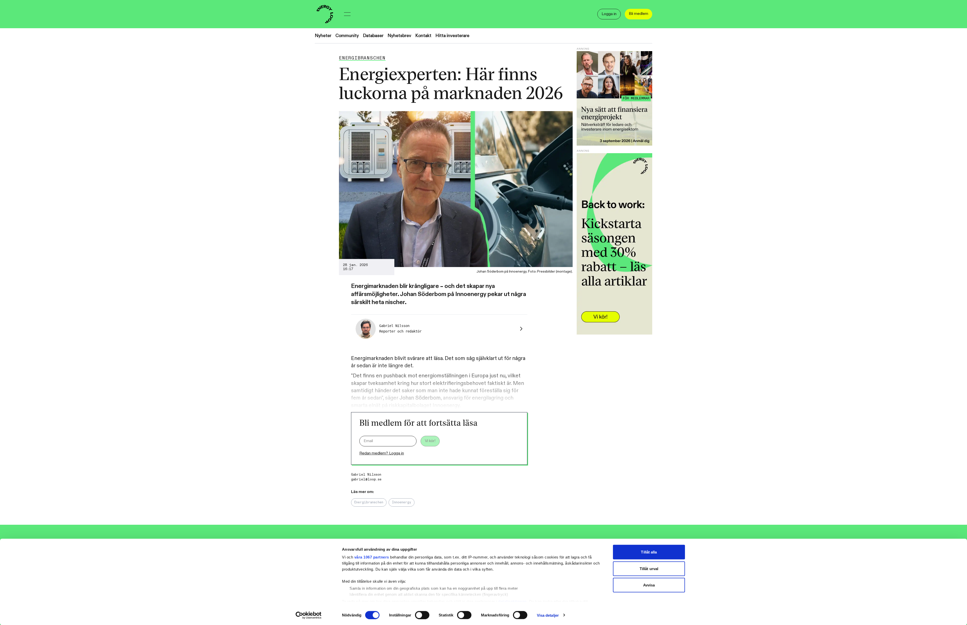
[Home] (325, 14)
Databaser (373, 36)
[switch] (422, 615)
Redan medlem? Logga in (381, 453)
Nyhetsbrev (399, 36)
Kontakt (423, 36)
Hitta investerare (452, 36)
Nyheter (323, 36)
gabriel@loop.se (366, 479)
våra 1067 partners (371, 557)
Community (347, 36)
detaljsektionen (512, 601)
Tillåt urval (649, 568)
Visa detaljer (548, 615)
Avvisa (649, 585)
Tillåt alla (649, 552)
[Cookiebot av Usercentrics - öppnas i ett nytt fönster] (309, 615)
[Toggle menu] (347, 14)
